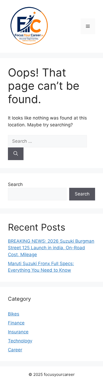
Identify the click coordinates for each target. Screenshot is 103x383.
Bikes (13, 314)
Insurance (18, 331)
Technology (20, 340)
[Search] (16, 153)
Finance (16, 322)
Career (15, 349)
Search (15, 184)
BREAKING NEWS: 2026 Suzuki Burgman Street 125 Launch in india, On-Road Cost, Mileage (51, 247)
